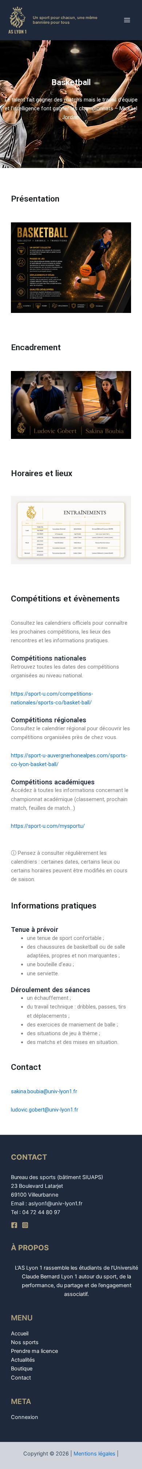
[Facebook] (14, 1225)
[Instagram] (25, 1225)
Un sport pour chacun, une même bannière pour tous (65, 20)
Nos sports (25, 1342)
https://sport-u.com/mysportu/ (48, 826)
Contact (21, 1377)
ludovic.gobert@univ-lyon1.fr (44, 1109)
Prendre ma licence (34, 1351)
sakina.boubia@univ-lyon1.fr (44, 1091)
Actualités (23, 1360)
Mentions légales (94, 1453)
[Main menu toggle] (127, 20)
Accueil (19, 1333)
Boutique (21, 1368)
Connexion (24, 1417)
